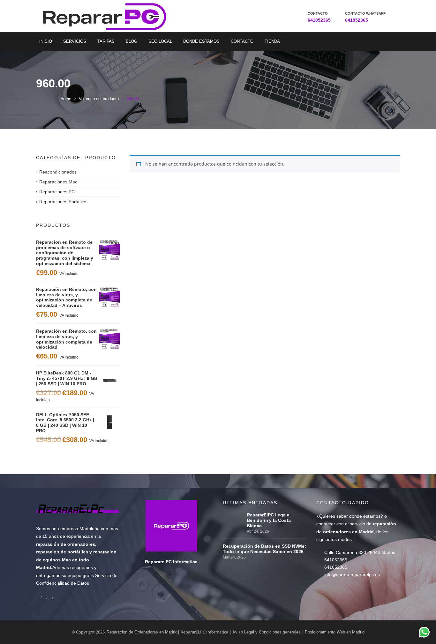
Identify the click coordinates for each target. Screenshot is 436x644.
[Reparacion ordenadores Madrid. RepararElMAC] (107, 16)
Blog (131, 41)
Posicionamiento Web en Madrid (335, 632)
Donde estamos (201, 41)
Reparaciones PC (57, 191)
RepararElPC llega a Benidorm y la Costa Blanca (269, 520)
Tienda (272, 41)
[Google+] (44, 597)
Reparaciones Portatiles (63, 201)
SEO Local (160, 41)
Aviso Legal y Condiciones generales (266, 632)
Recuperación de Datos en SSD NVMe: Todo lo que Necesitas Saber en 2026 (264, 549)
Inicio (45, 41)
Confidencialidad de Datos (62, 583)
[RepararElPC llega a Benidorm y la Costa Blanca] (233, 514)
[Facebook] (38, 597)
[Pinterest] (55, 597)
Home (65, 98)
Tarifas (106, 41)
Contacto (242, 41)
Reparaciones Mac (58, 181)
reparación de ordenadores (65, 544)
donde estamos (364, 516)
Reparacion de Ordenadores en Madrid (142, 632)
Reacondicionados (58, 171)
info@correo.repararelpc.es (352, 574)
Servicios (74, 41)
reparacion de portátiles (62, 551)
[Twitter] (50, 597)
